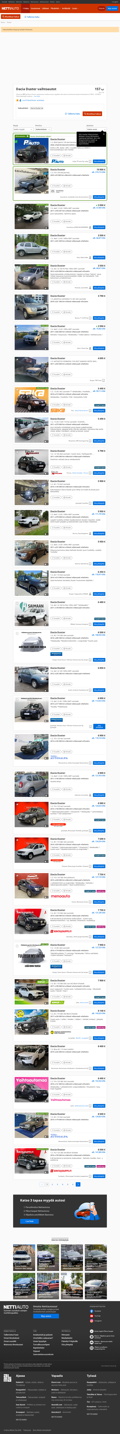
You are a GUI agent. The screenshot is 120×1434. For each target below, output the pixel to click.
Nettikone (26, 2)
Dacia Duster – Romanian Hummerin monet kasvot (48, 1257)
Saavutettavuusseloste (43, 1354)
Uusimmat (35, 8)
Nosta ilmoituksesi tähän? (40, 136)
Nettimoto (11, 2)
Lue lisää (29, 1221)
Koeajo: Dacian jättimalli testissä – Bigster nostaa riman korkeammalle (24, 1286)
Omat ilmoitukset (11, 1338)
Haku (26, 8)
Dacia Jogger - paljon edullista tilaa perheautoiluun (48, 1286)
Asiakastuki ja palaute (42, 1335)
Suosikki (57, 155)
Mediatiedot (67, 1338)
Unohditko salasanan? (43, 1338)
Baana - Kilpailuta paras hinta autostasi (104, 1337)
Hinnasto (66, 1335)
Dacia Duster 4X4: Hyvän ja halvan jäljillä (96, 1257)
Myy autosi (112, 8)
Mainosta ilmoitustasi (13, 1344)
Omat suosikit (10, 1341)
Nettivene (19, 2)
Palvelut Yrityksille (70, 1341)
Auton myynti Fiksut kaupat (103, 1331)
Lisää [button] (74, 8)
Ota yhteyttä (99, 161)
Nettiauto (10, 8)
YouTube (98, 1316)
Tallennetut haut (11, 1335)
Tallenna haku (33, 17)
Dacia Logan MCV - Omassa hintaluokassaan (96, 1286)
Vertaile (68, 155)
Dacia (3, 22)
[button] (23, 128)
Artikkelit (66, 8)
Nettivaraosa (34, 2)
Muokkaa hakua (12, 16)
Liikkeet (45, 8)
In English (115, 2)
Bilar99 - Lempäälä (82, 1038)
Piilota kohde (17, 206)
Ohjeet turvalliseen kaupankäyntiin (100, 1348)
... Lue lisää (36, 96)
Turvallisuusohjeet (41, 1344)
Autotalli (4, 2)
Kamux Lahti (84, 1003)
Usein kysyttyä (39, 1341)
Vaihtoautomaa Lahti (81, 1106)
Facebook (98, 1311)
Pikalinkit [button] (55, 8)
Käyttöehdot (38, 1348)
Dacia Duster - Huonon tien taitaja (24, 1257)
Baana (58, 2)
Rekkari (52, 2)
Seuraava (78, 1184)
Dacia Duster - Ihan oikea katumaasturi (72, 1257)
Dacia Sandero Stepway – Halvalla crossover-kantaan (72, 1286)
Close (104, 134)
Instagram (98, 1321)
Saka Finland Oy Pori (81, 411)
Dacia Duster (60, 149)
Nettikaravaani (44, 2)
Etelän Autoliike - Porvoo (80, 473)
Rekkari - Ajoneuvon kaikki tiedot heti (103, 1342)
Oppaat (36, 1351)
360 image (31, 399)
